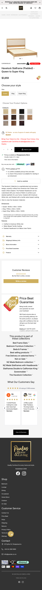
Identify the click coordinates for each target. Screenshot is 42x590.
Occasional (5, 494)
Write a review (21, 281)
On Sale (4, 504)
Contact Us (5, 513)
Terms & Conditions (8, 533)
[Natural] (30, 117)
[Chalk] (30, 111)
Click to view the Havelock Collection (13, 200)
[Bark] (14, 111)
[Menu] (2, 8)
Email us (22, 329)
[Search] (6, 8)
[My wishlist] (35, 8)
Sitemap (4, 536)
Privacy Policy (6, 529)
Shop (8, 15)
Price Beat (5, 516)
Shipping (4, 523)
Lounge (4, 487)
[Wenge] (22, 123)
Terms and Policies (21, 578)
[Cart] (40, 8)
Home (3, 15)
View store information (11, 159)
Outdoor (4, 500)
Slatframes (23, 15)
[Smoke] (6, 123)
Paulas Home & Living (23, 574)
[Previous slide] (2, 2)
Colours (5, 108)
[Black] (22, 111)
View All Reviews (21, 432)
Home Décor (5, 497)
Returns (4, 526)
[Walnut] (14, 123)
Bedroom (14, 15)
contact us (13, 169)
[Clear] (6, 111)
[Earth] (14, 117)
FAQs (3, 519)
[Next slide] (40, 2)
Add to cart (27, 149)
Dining (4, 490)
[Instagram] (23, 582)
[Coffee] (6, 117)
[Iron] (22, 117)
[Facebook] (19, 582)
